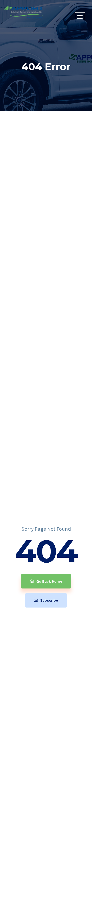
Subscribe (48, 600)
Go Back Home (48, 581)
